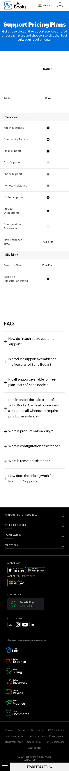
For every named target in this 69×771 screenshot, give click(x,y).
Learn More (26, 606)
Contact (9, 730)
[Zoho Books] (15, 5)
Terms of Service (36, 736)
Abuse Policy (34, 748)
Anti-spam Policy (14, 736)
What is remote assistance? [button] (29, 461)
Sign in (60, 4)
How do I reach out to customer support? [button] (32, 341)
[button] (43, 5)
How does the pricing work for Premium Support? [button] (31, 478)
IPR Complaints (56, 730)
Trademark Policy (14, 742)
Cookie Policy (34, 742)
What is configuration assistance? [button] (34, 446)
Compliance (37, 730)
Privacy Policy (56, 736)
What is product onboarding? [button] (30, 431)
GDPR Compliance (54, 742)
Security (22, 730)
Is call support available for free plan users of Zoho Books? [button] (32, 382)
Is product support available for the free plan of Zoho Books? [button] (32, 362)
